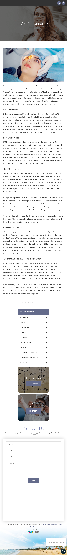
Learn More (33, 383)
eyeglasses (23, 332)
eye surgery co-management (29, 352)
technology (23, 362)
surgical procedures (26, 342)
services (22, 322)
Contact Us (33, 411)
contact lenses (25, 327)
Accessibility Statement (50, 525)
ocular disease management (29, 357)
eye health (23, 337)
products (23, 347)
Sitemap (35, 527)
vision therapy (24, 317)
